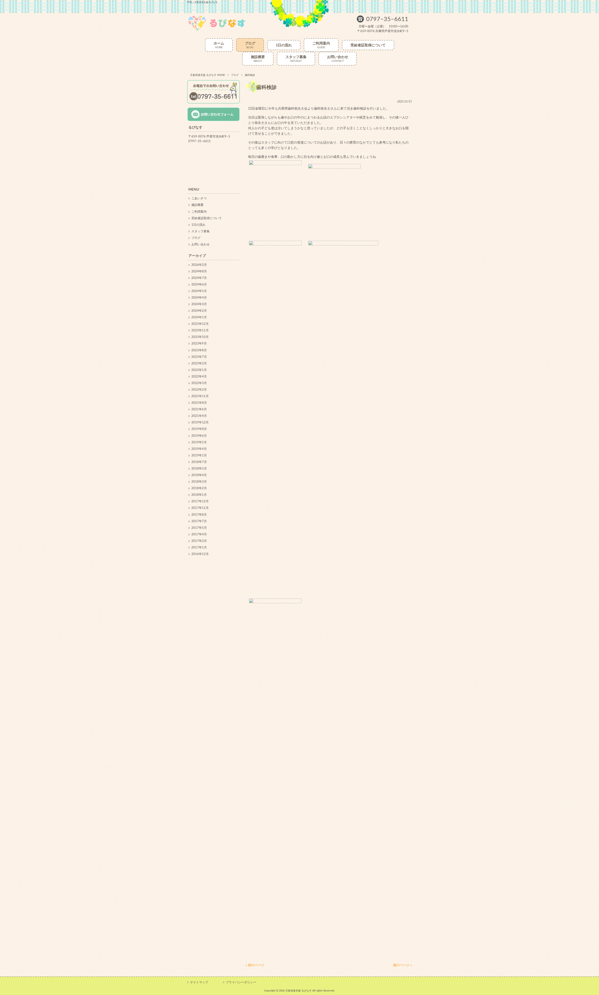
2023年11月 (200, 330)
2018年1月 (199, 494)
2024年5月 (199, 291)
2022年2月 (199, 389)
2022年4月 (199, 376)
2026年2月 (199, 264)
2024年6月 (199, 284)
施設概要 (197, 205)
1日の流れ (198, 224)
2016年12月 (200, 554)
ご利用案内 (199, 211)
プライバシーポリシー (241, 982)
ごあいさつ (199, 198)
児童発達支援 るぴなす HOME (207, 75)
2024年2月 (199, 310)
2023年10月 (200, 337)
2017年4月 (199, 534)
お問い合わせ (200, 244)
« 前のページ (255, 965)
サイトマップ (199, 982)
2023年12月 (200, 324)
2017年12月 (200, 501)
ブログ (235, 75)
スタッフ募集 (200, 231)
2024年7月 (199, 278)
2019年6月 (199, 435)
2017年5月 (199, 527)
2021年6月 (199, 409)
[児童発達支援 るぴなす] (217, 30)
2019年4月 (199, 449)
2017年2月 (199, 541)
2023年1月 (199, 370)
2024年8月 (199, 271)
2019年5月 (199, 442)
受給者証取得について (206, 218)
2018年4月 (199, 475)
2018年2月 (199, 488)
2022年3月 (199, 383)
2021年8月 (199, 402)
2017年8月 (199, 514)
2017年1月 (199, 547)
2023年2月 (199, 363)
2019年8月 (199, 429)
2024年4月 (199, 297)
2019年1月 (199, 455)
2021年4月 (199, 416)
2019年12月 (200, 422)
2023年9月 (199, 343)
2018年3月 (199, 481)
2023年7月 (199, 357)
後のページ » (402, 965)
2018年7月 (199, 462)
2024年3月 (199, 304)
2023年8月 (199, 350)
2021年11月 (200, 396)
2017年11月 (200, 508)
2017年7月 (199, 521)
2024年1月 (199, 317)
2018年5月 (199, 468)
